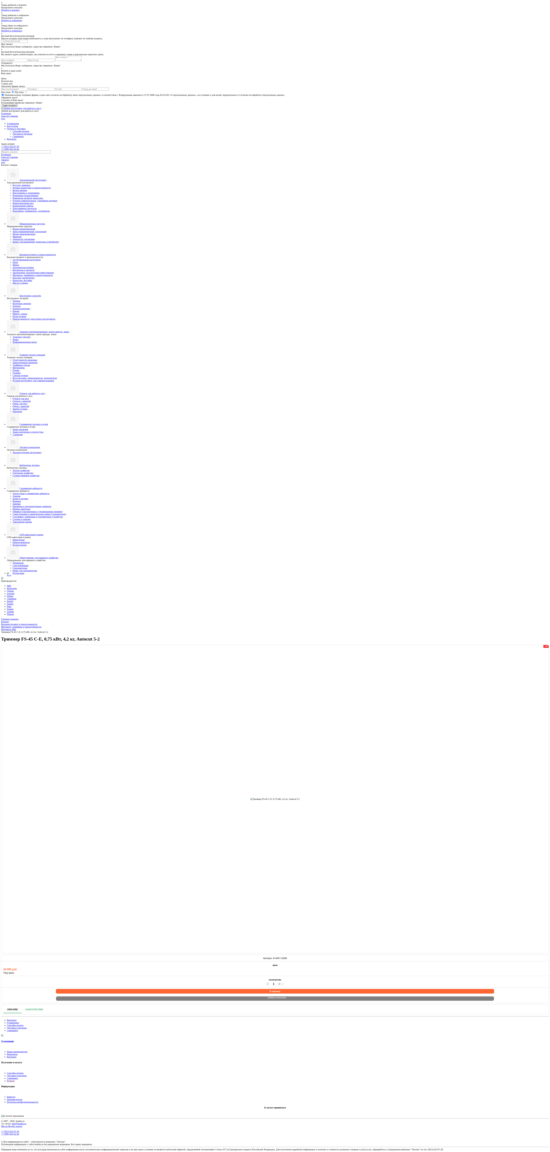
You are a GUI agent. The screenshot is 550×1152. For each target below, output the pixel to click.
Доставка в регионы (22, 134)
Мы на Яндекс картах (11, 1126)
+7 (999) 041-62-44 (10, 149)
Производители (14, 1099)
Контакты (11, 139)
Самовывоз (18, 136)
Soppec (10, 609)
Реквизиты (12, 1054)
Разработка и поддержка (101, 1145)
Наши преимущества (17, 1051)
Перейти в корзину (10, 10)
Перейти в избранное (11, 20)
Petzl (9, 606)
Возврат (11, 1081)
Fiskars (10, 596)
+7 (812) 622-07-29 (10, 146)
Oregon (10, 591)
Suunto (10, 604)
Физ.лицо (6, 92)
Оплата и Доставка (16, 128)
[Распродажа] (2, 578)
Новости (11, 1097)
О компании (13, 123)
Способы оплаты (21, 131)
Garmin (10, 611)
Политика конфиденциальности (22, 1102)
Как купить (12, 126)
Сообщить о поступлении (277, 997)
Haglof (10, 601)
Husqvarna (12, 588)
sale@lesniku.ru (19, 1123)
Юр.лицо (19, 92)
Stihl (9, 586)
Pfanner (10, 614)
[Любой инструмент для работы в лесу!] (21, 108)
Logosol (10, 593)
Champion (11, 599)
